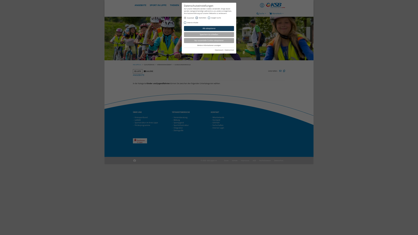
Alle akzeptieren (209, 28)
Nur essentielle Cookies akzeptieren (209, 40)
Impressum (219, 50)
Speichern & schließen (209, 34)
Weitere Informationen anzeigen (209, 45)
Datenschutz (229, 50)
